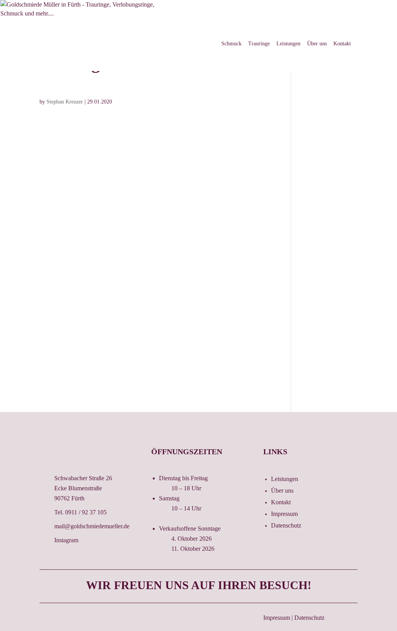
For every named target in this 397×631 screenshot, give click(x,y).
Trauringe (259, 44)
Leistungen (288, 44)
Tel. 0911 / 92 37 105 (80, 512)
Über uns (317, 44)
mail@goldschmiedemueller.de (91, 526)
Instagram (66, 540)
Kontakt (342, 44)
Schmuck (231, 44)
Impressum (284, 514)
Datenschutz (286, 526)
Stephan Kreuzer (65, 102)
